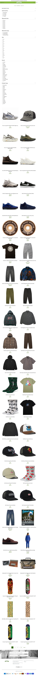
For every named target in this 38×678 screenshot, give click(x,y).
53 (21, 647)
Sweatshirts (5, 94)
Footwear (4, 93)
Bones (4, 70)
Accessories (5, 85)
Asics (4, 67)
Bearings (4, 102)
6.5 (3, 46)
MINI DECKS (5, 12)
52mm (4, 21)
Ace (3, 63)
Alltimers (4, 65)
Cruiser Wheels (5, 32)
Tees (4, 95)
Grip (3, 98)
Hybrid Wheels (5, 33)
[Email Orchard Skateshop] (21, 667)
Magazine (4, 89)
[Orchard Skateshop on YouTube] (18, 667)
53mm (4, 22)
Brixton (4, 71)
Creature (4, 80)
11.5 (3, 57)
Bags (4, 86)
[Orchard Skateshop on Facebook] (16, 667)
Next (24, 647)
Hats (4, 88)
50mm (4, 20)
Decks (4, 97)
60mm (4, 28)
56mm (4, 26)
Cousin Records (5, 79)
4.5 (3, 41)
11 (3, 56)
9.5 (3, 52)
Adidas (4, 64)
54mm (4, 23)
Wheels (4, 101)
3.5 (3, 39)
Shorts (4, 103)
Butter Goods (5, 74)
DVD (4, 87)
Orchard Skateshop (20, 671)
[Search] (34, 2)
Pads (4, 90)
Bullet (4, 73)
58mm (4, 27)
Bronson (4, 72)
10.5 (4, 55)
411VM (4, 62)
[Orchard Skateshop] (19, 2)
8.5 (3, 50)
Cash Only (4, 75)
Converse (4, 78)
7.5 (3, 48)
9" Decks (4, 16)
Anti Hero (4, 66)
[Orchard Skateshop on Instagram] (20, 667)
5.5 (3, 43)
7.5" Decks (4, 13)
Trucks (4, 99)
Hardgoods (4, 96)
